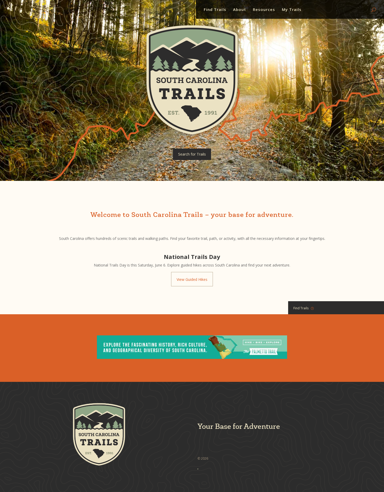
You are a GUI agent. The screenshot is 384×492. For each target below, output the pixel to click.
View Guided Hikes (192, 279)
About (239, 10)
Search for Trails (192, 154)
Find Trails (215, 10)
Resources (264, 10)
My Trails (291, 10)
